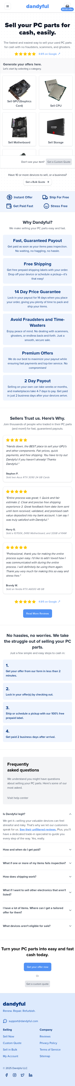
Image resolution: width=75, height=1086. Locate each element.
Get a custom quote (37, 984)
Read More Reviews (37, 613)
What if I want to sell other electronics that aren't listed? (34, 892)
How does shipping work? (19, 876)
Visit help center (17, 798)
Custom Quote (12, 1043)
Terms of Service (50, 1049)
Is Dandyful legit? (14, 814)
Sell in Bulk (10, 1049)
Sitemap (45, 1056)
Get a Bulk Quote (35, 182)
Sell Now (8, 1036)
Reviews (45, 1036)
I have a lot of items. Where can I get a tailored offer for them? (33, 910)
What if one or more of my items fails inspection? (34, 863)
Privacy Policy (48, 1043)
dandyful (37, 6)
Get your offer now (37, 967)
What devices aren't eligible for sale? (26, 926)
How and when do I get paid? (21, 849)
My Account (10, 1056)
